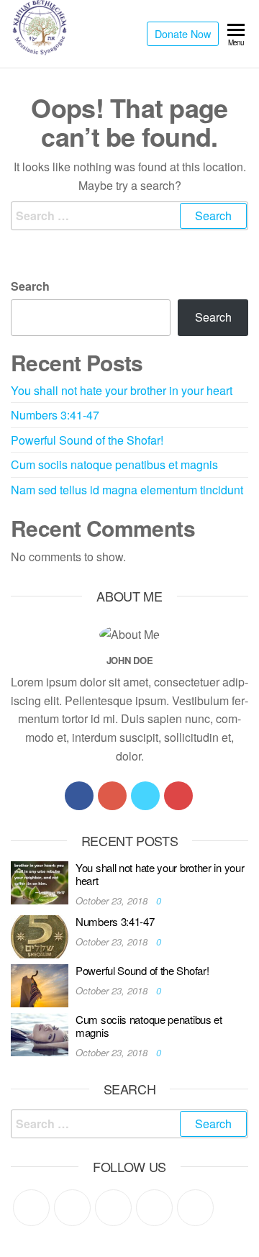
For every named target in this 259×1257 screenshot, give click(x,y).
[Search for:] (129, 215)
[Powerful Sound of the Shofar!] (39, 984)
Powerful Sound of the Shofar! (87, 440)
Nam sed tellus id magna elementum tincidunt (127, 489)
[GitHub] (154, 1207)
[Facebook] (79, 795)
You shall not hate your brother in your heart (121, 390)
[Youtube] (178, 795)
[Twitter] (145, 795)
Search (30, 286)
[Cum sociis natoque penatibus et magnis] (39, 1033)
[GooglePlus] (112, 795)
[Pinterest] (113, 1207)
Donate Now (183, 33)
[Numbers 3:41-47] (39, 935)
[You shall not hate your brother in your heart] (39, 881)
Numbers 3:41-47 (55, 415)
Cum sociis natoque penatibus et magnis (114, 464)
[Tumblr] (195, 1207)
